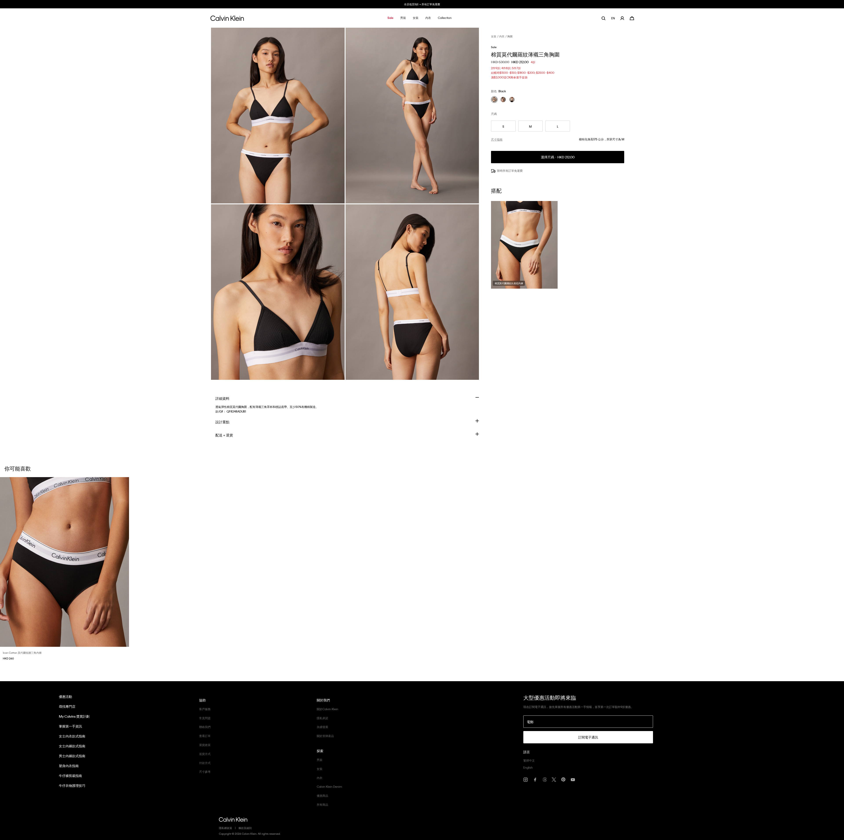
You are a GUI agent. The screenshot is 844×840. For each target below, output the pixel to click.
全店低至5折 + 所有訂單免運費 (422, 4)
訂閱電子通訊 (588, 737)
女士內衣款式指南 (72, 736)
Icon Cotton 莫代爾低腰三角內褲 (22, 652)
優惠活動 (65, 696)
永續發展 (322, 727)
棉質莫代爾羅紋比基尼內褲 (509, 283)
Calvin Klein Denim (329, 786)
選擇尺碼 (558, 157)
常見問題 (205, 718)
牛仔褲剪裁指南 (70, 775)
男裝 (319, 760)
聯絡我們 (205, 727)
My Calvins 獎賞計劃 (74, 716)
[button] (390, 18)
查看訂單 (205, 736)
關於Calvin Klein (327, 709)
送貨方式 (205, 754)
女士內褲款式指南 (72, 746)
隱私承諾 (322, 718)
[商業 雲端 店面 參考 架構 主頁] (227, 19)
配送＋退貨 (224, 435)
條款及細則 (245, 828)
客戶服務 (205, 709)
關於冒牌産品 (325, 736)
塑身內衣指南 (69, 766)
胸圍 (510, 36)
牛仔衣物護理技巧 (72, 785)
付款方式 (205, 763)
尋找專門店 (67, 706)
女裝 (493, 36)
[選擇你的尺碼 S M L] (64, 562)
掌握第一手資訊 (70, 726)
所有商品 (322, 804)
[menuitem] (613, 18)
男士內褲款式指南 (72, 756)
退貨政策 (205, 745)
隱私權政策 (225, 828)
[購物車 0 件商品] (632, 17)
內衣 (501, 36)
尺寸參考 (205, 771)
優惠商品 (322, 795)
